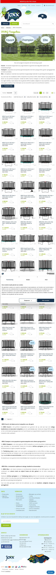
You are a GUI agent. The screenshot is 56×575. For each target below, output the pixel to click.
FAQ (29, 5)
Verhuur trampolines (34, 508)
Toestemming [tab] (9, 279)
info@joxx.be (23, 545)
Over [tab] (46, 279)
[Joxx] (11, 15)
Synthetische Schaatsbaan (19, 505)
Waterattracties (33, 510)
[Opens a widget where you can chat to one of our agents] (51, 572)
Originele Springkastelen (32, 500)
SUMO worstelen (33, 503)
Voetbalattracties (20, 510)
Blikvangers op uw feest (35, 494)
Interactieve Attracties (34, 498)
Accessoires (19, 494)
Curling (30, 496)
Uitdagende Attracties (34, 506)
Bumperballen (19, 496)
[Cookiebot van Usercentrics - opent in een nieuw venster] (48, 274)
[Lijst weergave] (54, 93)
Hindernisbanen (20, 498)
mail (11, 540)
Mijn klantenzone (50, 5)
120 (47, 93)
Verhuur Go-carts (20, 508)
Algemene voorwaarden (5, 496)
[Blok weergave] (52, 93)
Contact (33, 5)
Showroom (24, 5)
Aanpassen (27, 300)
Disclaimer (11, 569)
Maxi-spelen (19, 499)
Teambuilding (32, 505)
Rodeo (17, 503)
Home (19, 5)
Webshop (14, 23)
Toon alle (36, 93)
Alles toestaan (45, 300)
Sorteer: (7, 93)
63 (43, 93)
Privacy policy (5, 494)
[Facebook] (9, 546)
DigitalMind (7, 571)
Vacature (38, 5)
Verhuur (5, 23)
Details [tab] (28, 279)
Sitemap (16, 569)
